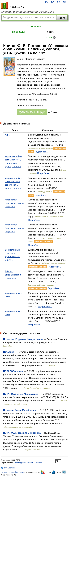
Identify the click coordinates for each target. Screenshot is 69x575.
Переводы (18, 31)
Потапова (8, 352)
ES (58, 2)
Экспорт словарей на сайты (12, 472)
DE (52, 2)
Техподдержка (20, 463)
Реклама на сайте (34, 463)
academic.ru (12, 5)
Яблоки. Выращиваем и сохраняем (13, 274)
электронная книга (43, 242)
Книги (50, 31)
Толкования (34, 26)
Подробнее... (41, 151)
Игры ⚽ (51, 37)
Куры (7, 134)
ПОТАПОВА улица (13, 371)
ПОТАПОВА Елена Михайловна (20, 394)
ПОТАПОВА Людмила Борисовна (22, 432)
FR (64, 2)
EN (46, 2)
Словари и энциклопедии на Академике (27, 11)
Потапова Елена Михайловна (19, 410)
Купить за (31, 112)
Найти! (61, 17)
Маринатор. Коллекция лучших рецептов (14, 203)
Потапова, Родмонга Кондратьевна (23, 339)
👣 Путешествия (8, 468)
